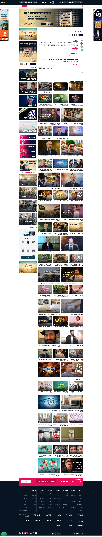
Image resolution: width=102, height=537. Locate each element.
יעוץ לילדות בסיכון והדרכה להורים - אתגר (24, 515)
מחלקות (43, 6)
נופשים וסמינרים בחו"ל (58, 523)
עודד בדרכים (66, 492)
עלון (48, 6)
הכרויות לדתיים (49, 506)
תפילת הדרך (25, 504)
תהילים (26, 502)
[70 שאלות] (31, 2)
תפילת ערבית (25, 495)
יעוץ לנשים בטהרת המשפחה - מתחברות (78, 520)
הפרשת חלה (34, 506)
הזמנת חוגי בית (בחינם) (36, 519)
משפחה (74, 499)
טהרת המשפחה (33, 495)
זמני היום (50, 6)
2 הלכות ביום (80, 498)
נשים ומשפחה (33, 490)
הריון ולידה (34, 502)
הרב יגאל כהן (42, 498)
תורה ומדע (73, 501)
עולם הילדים (62, 6)
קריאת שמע (25, 501)
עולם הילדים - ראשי (57, 492)
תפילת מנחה (25, 493)
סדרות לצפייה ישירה (57, 498)
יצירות (59, 506)
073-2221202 (59, 525)
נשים (74, 496)
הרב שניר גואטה (41, 499)
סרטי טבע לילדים (57, 504)
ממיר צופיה (81, 523)
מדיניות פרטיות (80, 492)
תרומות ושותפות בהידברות (68, 514)
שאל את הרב (54, 6)
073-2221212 (70, 516)
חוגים (59, 507)
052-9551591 (59, 520)
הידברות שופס (80, 506)
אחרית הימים (50, 504)
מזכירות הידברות (80, 514)
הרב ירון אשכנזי (42, 501)
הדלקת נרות (34, 496)
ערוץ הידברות (80, 493)
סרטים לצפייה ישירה (57, 496)
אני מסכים (50, 483)
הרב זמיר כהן (66, 6)
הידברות (80, 490)
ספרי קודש (50, 507)
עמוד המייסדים (80, 507)
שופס (46, 6)
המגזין (74, 493)
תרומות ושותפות (79, 504)
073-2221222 (80, 516)
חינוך (51, 501)
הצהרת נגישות (80, 509)
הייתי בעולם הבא (65, 507)
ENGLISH (34, 6)
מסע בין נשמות (65, 501)
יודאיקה (50, 509)
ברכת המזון (25, 498)
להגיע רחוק (66, 502)
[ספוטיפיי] (29, 2)
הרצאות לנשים (33, 504)
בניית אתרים (30, 533)
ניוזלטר (81, 496)
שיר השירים (25, 506)
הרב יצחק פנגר (42, 496)
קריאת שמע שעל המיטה (23, 510)
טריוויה (59, 502)
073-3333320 (26, 517)
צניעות (35, 499)
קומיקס (59, 501)
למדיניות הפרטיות (49, 483)
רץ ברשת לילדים (57, 493)
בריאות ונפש (50, 502)
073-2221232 (37, 516)
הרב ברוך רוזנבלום (41, 502)
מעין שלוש (25, 499)
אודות (81, 510)
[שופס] (34, 2)
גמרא (51, 495)
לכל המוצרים (28, 257)
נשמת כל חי (25, 507)
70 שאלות (58, 6)
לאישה (35, 492)
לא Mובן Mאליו (65, 493)
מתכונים (34, 493)
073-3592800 (48, 516)
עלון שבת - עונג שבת (58, 514)
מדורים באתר (72, 490)
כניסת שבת (80, 501)
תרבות (74, 502)
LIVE (30, 6)
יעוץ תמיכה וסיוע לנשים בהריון (57, 519)
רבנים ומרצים (42, 490)
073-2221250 (70, 525)
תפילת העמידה (25, 496)
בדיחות (59, 495)
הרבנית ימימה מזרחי (33, 498)
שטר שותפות (70, 6)
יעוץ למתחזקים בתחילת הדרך (35, 514)
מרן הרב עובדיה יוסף (41, 493)
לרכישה (26, 234)
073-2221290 (37, 520)
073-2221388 (59, 516)
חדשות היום (73, 495)
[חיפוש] (72, 2)
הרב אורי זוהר (42, 504)
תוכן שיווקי (73, 509)
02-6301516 (81, 521)
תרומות (40, 6)
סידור (26, 490)
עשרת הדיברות (49, 496)
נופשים (81, 502)
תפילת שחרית (25, 492)
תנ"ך (51, 493)
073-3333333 (80, 525)
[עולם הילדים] (36, 2)
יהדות (74, 492)
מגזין (76, 6)
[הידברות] (48, 2)
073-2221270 (27, 520)
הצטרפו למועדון (24, 6)
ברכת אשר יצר (25, 509)
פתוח (67, 498)
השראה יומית (66, 506)
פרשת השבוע (73, 506)
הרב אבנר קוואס (41, 507)
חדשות (74, 6)
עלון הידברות (80, 495)
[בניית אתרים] (35, 533)
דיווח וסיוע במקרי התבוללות (47, 519)
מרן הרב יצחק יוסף (41, 495)
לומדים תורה (50, 492)
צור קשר (37, 6)
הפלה (35, 501)
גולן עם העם (66, 499)
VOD (78, 6)
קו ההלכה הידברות (69, 519)
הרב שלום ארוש (41, 506)
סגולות (51, 499)
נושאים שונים (49, 490)
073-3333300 (69, 520)
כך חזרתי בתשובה (65, 504)
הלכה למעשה (66, 496)
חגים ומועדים (73, 507)
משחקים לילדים (57, 499)
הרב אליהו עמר (42, 509)
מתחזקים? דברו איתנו (23, 2)
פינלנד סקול (50, 498)
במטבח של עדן (65, 495)
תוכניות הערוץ (65, 490)
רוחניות (74, 498)
